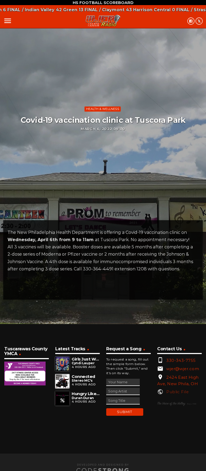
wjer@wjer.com (182, 368)
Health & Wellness (102, 109)
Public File (177, 391)
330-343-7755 (181, 360)
